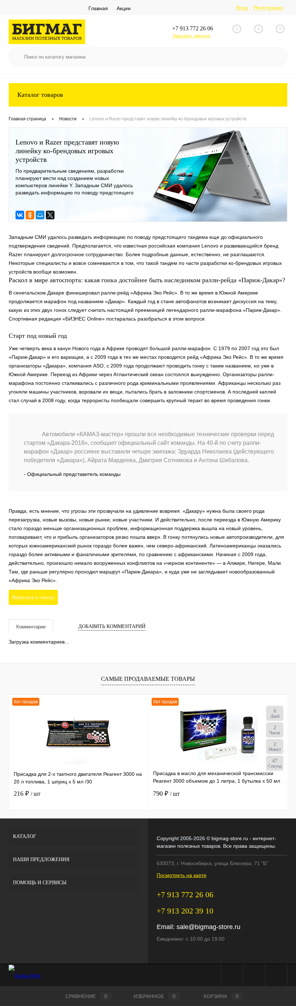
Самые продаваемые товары (148, 679)
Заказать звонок (191, 36)
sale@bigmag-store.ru (208, 926)
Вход (242, 7)
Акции (124, 8)
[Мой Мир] (40, 215)
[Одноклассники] (30, 215)
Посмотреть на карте (181, 875)
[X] (50, 215)
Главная (98, 8)
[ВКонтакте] (20, 215)
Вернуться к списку (33, 597)
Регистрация (268, 7)
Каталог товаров (40, 94)
